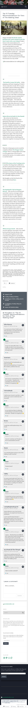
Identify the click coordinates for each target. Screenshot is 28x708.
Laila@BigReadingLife (11, 507)
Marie (6, 448)
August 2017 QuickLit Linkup (11, 307)
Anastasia (7, 357)
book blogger (8, 299)
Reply (23, 325)
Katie (6, 341)
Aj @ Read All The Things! (12, 549)
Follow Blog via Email (7, 666)
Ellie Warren (8, 324)
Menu (5, 6)
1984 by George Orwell (9, 228)
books (13, 299)
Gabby (6, 474)
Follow (6, 643)
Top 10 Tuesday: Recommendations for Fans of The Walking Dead (13, 15)
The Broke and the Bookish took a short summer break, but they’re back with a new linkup (14, 39)
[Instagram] (4, 658)
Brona (6, 421)
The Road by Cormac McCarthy (11, 82)
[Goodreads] (9, 658)
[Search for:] (14, 612)
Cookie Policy (7, 702)
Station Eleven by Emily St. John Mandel (13, 116)
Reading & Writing (13, 296)
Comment (19, 595)
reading (7, 296)
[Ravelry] (11, 658)
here (15, 180)
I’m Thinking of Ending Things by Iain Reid (13, 304)
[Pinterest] (7, 658)
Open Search (25, 7)
